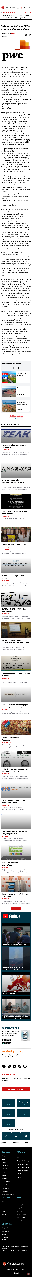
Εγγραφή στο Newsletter (16, 1089)
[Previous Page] (13, 368)
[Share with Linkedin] (30, 35)
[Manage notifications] (28, 1274)
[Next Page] (19, 368)
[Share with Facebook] (22, 35)
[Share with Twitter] (26, 35)
